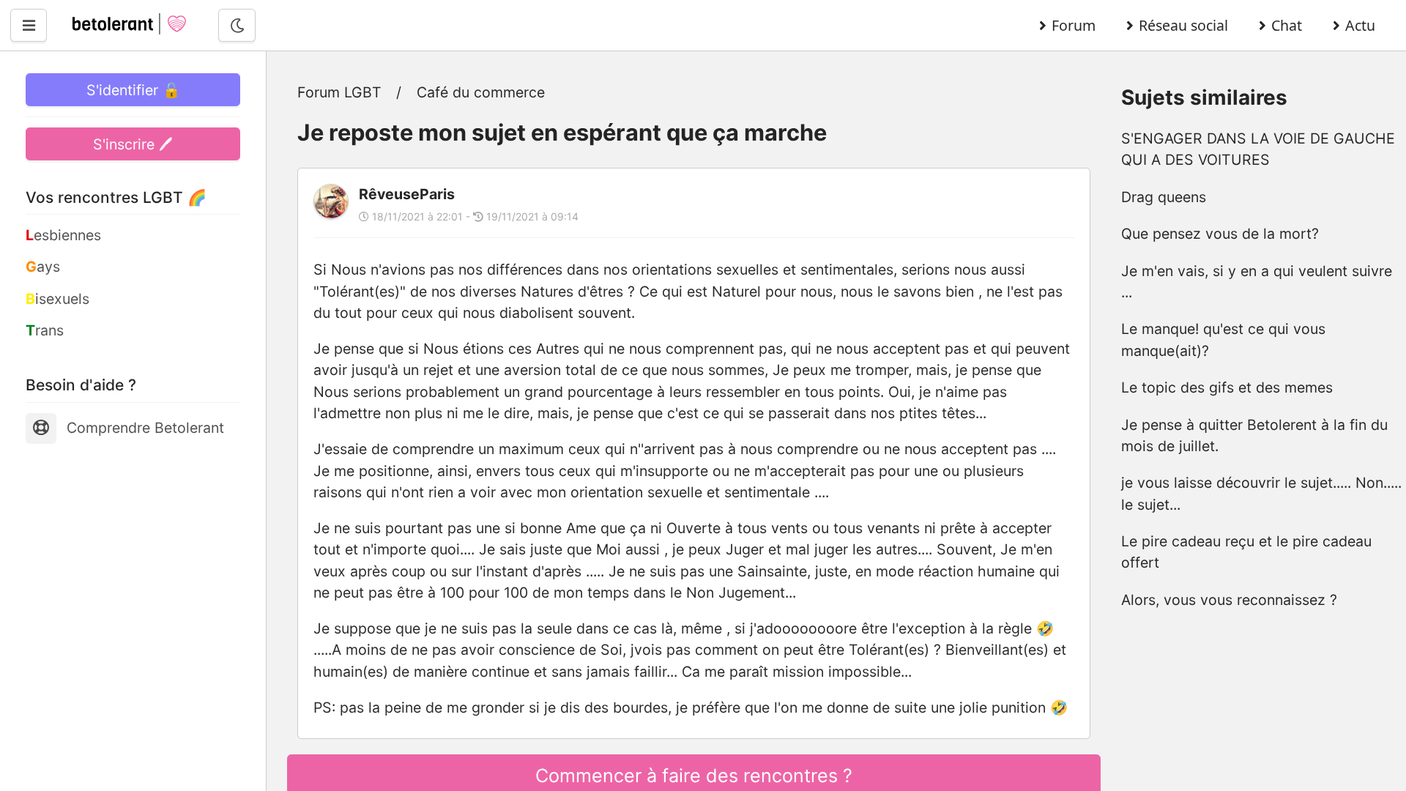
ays (43, 266)
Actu (1360, 25)
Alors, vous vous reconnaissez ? (1229, 600)
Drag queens (1163, 197)
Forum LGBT (339, 92)
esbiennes (63, 235)
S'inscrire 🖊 (133, 144)
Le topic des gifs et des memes (1227, 387)
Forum (1074, 25)
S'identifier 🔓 (133, 90)
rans (45, 330)
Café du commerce (481, 92)
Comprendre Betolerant (145, 428)
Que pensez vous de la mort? (1220, 233)
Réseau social (1183, 25)
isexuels (57, 299)
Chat (1286, 25)
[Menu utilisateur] (28, 25)
